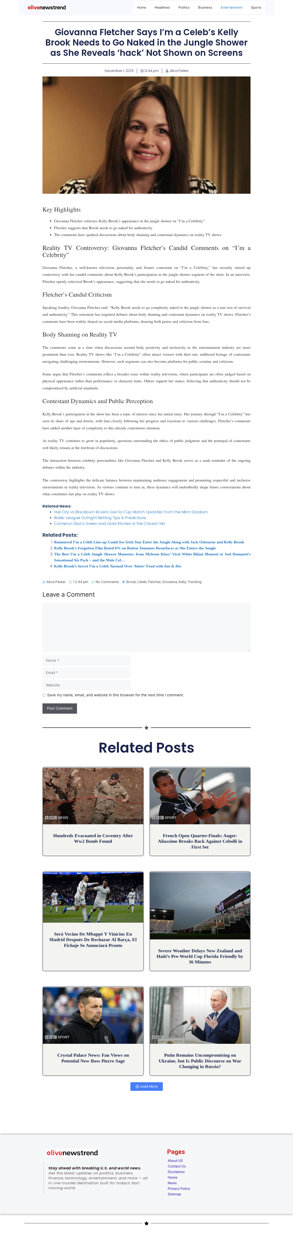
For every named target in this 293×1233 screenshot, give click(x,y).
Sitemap (174, 1194)
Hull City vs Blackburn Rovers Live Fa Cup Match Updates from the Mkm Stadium (131, 512)
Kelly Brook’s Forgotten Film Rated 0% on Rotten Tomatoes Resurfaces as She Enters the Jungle (135, 548)
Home (141, 7)
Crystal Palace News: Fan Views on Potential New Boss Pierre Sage (93, 1057)
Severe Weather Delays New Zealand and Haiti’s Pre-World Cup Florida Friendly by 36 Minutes (200, 956)
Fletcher (154, 582)
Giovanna (169, 582)
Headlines (162, 7)
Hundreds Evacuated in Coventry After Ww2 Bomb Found (93, 838)
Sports (256, 7)
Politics (184, 7)
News (172, 1183)
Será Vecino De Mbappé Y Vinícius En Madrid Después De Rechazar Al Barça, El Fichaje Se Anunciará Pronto (93, 939)
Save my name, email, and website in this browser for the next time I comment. (115, 695)
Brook (131, 582)
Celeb (141, 582)
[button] (146, 1086)
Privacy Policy (179, 1189)
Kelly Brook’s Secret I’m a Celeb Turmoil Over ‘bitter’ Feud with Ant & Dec (118, 566)
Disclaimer (176, 1172)
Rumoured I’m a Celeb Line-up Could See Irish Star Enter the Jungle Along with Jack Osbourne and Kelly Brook (149, 542)
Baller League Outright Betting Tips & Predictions (100, 517)
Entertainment (231, 7)
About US (175, 1161)
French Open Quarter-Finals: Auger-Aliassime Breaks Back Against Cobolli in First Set (200, 841)
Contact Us (177, 1166)
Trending (194, 582)
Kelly (182, 582)
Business (205, 7)
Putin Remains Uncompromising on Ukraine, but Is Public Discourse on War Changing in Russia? (200, 1060)
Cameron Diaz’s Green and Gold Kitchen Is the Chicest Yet (109, 523)
